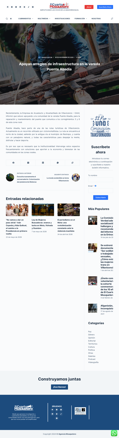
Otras (78, 57)
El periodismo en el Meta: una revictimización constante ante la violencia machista (66, 225)
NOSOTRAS (96, 19)
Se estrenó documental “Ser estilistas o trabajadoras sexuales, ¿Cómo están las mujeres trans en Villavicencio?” (109, 256)
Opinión (91, 338)
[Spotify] (24, 7)
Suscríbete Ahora (105, 7)
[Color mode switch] (11, 19)
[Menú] (112, 19)
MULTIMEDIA (43, 19)
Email (90, 186)
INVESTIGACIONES (62, 19)
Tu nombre (92, 175)
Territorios (92, 344)
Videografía (93, 362)
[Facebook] (7, 7)
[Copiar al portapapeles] (72, 163)
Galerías (91, 356)
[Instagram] (12, 7)
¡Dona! (89, 7)
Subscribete (101, 197)
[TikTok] (28, 7)
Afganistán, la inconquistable (109, 307)
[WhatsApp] (57, 163)
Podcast (91, 359)
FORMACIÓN (80, 19)
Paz (89, 331)
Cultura (91, 347)
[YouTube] (33, 7)
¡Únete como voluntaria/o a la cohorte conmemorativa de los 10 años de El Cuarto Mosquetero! (109, 286)
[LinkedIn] (20, 7)
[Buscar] (7, 19)
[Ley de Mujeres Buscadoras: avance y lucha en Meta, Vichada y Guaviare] (43, 210)
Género (91, 334)
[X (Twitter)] (16, 7)
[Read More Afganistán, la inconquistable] (92, 308)
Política (91, 350)
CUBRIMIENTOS (24, 19)
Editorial (92, 341)
